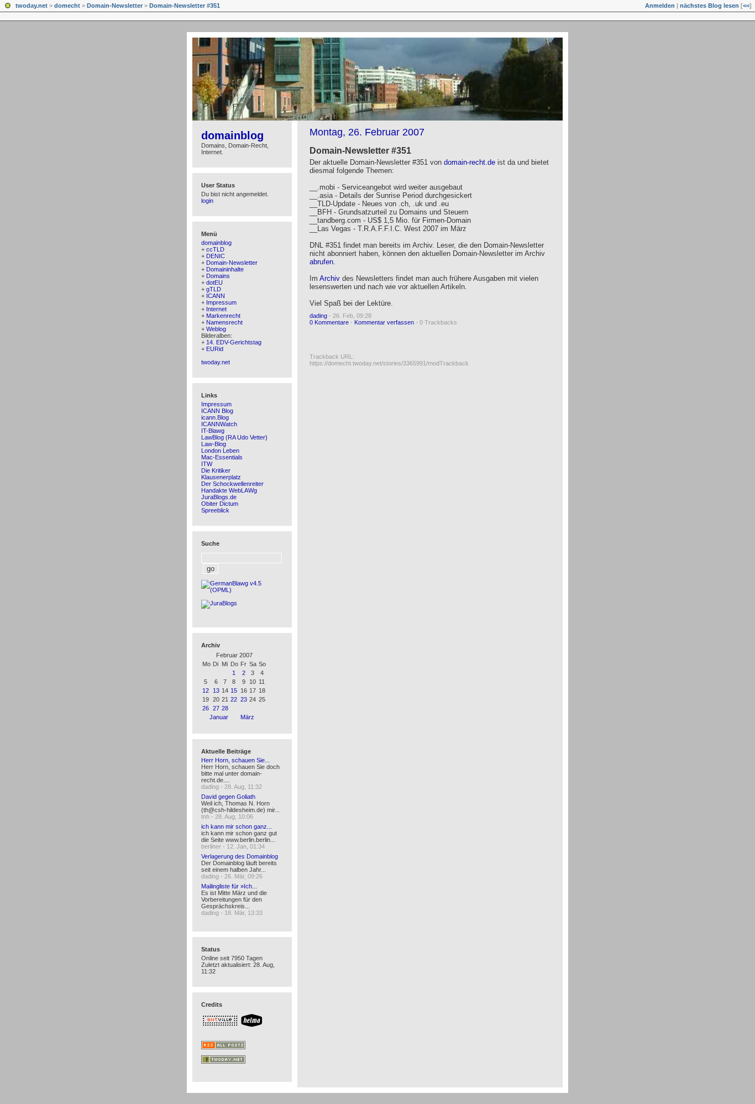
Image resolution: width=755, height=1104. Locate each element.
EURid (214, 349)
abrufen (321, 262)
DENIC (215, 256)
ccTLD (215, 249)
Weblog (216, 329)
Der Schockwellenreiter (232, 483)
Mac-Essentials (222, 457)
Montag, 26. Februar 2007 (367, 132)
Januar (218, 717)
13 (216, 690)
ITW (206, 464)
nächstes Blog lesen (709, 5)
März (247, 717)
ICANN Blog (217, 410)
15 (233, 690)
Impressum (221, 302)
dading (318, 315)
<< (746, 5)
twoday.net (31, 5)
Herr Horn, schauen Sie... (235, 760)
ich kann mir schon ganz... (236, 826)
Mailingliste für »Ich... (229, 886)
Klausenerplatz (221, 477)
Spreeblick (215, 510)
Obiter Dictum (219, 503)
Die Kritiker (215, 470)
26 (205, 708)
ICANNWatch (219, 424)
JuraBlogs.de (219, 497)
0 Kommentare (329, 322)
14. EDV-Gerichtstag (233, 342)
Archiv (329, 278)
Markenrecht (223, 315)
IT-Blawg (212, 430)
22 (233, 699)
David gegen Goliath (228, 796)
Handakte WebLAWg (229, 490)
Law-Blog (213, 444)
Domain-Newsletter (115, 5)
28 (225, 708)
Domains (218, 276)
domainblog (232, 135)
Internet (216, 309)
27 (216, 708)
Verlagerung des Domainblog (239, 856)
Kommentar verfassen (384, 322)
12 (205, 690)
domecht (67, 5)
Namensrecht (224, 322)
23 (243, 699)
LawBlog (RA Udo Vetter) (234, 437)
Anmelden (660, 5)
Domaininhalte (225, 269)
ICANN (215, 295)
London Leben (220, 450)
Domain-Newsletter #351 (184, 5)
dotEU (214, 282)
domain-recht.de (469, 162)
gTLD (213, 289)
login (207, 200)
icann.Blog (215, 417)
